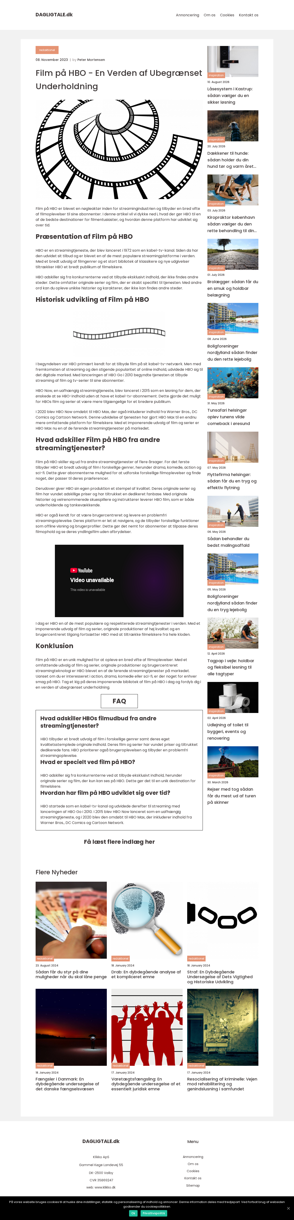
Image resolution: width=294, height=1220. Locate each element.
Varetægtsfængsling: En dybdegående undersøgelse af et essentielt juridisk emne (146, 1084)
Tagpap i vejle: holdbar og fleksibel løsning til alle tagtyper (230, 667)
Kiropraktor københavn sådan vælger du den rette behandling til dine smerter (232, 224)
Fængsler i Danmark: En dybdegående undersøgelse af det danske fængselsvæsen (67, 1084)
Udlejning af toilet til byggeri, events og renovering (227, 731)
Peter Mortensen (91, 59)
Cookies (227, 15)
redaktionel (47, 50)
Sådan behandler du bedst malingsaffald (228, 542)
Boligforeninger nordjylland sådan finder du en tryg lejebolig (232, 603)
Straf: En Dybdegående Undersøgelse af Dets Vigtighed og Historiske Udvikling (220, 976)
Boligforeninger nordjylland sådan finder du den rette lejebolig (232, 352)
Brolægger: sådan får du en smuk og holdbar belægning (232, 288)
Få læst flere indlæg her (119, 842)
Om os (209, 15)
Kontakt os (248, 15)
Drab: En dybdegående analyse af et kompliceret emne (146, 974)
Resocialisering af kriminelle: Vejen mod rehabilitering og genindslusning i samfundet (222, 1084)
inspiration (216, 75)
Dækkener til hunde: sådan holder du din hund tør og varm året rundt (230, 160)
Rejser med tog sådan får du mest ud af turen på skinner (231, 795)
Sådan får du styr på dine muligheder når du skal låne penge (71, 974)
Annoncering (187, 15)
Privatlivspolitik (154, 1213)
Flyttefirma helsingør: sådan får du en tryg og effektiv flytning (232, 481)
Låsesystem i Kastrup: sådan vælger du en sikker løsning (230, 95)
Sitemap (193, 1185)
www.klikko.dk (105, 1187)
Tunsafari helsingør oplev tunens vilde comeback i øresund (228, 416)
